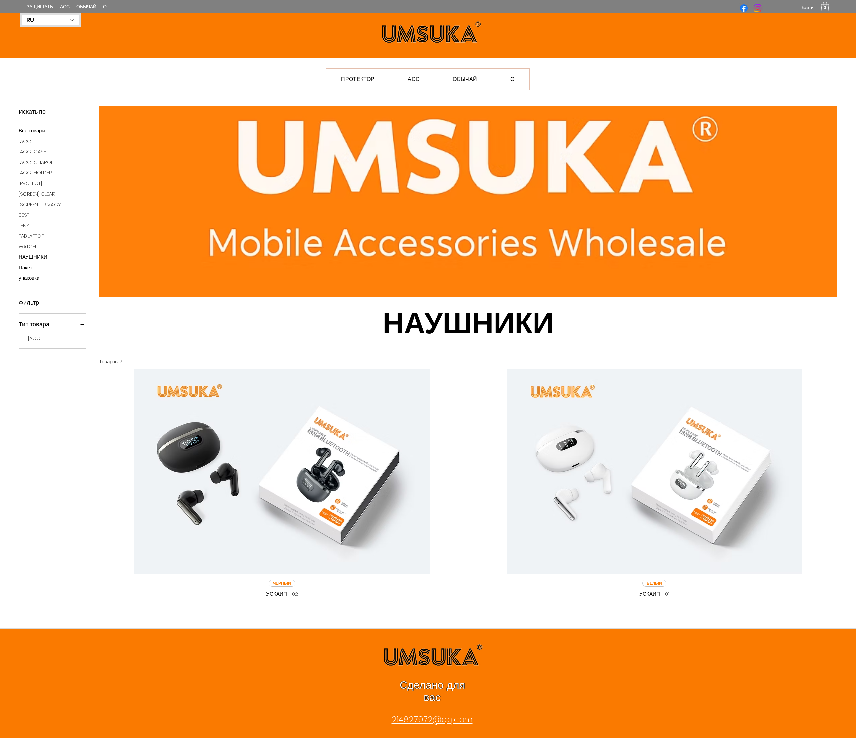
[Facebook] (744, 8)
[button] (825, 6)
